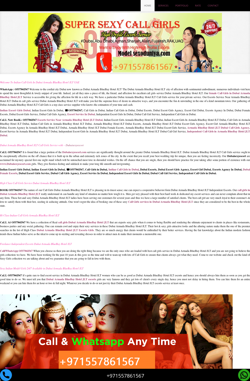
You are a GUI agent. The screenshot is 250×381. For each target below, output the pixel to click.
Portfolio (181, 5)
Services (163, 5)
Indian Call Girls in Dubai (124, 169)
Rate (198, 5)
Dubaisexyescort (75, 145)
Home (147, 5)
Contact (213, 5)
